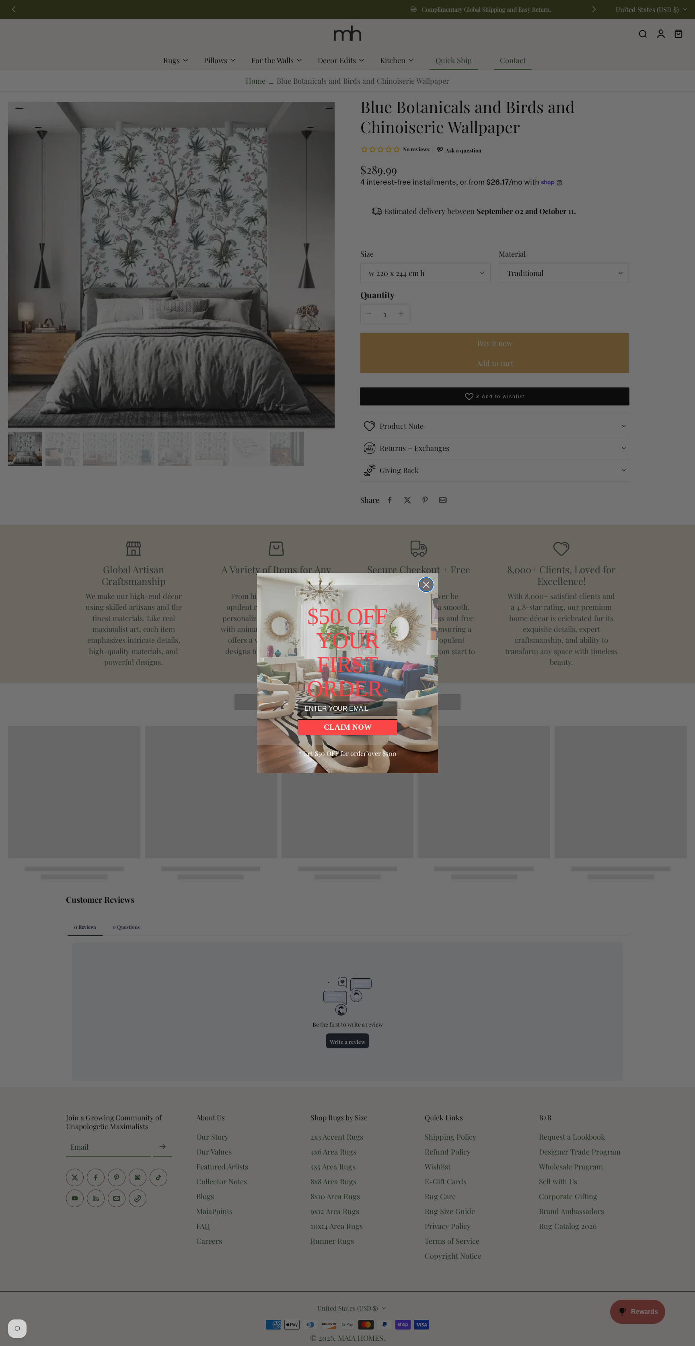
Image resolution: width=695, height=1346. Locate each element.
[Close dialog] (426, 585)
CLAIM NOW (348, 727)
